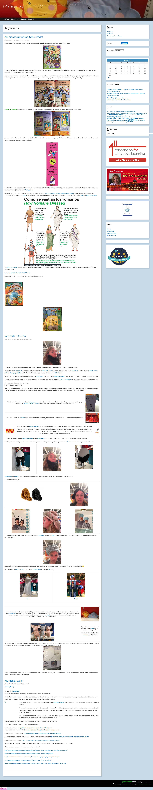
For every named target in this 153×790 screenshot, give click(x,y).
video (118, 122)
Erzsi (37, 403)
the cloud (47, 615)
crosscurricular (111, 113)
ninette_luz (16, 691)
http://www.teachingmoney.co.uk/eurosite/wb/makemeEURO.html (43, 733)
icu (108, 115)
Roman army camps (91, 195)
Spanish (127, 211)
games (133, 113)
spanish (130, 120)
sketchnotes (115, 120)
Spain (124, 120)
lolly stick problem (12, 267)
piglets (92, 628)
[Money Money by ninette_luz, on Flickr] (9, 687)
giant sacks (40, 438)
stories (137, 120)
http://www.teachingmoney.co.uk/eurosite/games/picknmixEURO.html (69, 736)
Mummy (85, 635)
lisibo (17, 40)
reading (142, 118)
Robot (76, 599)
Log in (109, 229)
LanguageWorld (127, 115)
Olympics (120, 116)
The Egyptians (29, 190)
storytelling (142, 120)
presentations (128, 116)
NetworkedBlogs (126, 204)
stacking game (32, 402)
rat (49, 569)
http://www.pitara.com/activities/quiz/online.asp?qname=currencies (41, 730)
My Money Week (14, 680)
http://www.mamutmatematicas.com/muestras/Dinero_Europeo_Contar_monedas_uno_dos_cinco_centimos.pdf (36, 750)
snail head (41, 535)
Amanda (31, 403)
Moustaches (8, 476)
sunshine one (12, 613)
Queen (29, 599)
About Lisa (6, 19)
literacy (112, 116)
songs (121, 120)
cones (23, 417)
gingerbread (39, 376)
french (130, 113)
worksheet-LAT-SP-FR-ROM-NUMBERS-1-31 (17, 273)
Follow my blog (127, 213)
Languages (127, 209)
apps (115, 111)
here (75, 442)
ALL (108, 111)
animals (111, 111)
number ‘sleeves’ (34, 426)
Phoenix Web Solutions (144, 784)
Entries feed (110, 231)
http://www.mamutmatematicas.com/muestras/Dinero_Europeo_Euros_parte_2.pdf (28, 760)
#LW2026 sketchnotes (113, 91)
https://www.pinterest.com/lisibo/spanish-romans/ (59, 193)
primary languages (132, 118)
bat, (22, 569)
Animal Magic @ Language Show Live (117, 98)
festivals (123, 113)
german (138, 113)
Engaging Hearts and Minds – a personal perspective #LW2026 (125, 89)
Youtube (130, 122)
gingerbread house (59, 376)
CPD (134, 111)
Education (127, 210)
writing (125, 122)
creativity (138, 111)
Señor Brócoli (58, 373)
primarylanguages (115, 118)
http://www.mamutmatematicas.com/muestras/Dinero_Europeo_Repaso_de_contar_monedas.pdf (32, 757)
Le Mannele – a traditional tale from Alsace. (119, 100)
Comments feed (111, 233)
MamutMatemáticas (58, 702)
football (126, 113)
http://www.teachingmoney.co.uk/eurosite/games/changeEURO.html (40, 740)
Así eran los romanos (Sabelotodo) (24, 37)
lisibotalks (139, 115)
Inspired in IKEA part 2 (47, 371)
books (118, 111)
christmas (123, 111)
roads (81, 195)
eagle (16, 569)
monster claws (37, 569)
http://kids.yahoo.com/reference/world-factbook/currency (35, 728)
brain (53, 535)
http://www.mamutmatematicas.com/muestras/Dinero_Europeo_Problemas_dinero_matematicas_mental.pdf (35, 763)
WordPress (125, 784)
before (69, 442)
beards (16, 476)
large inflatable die (27, 438)
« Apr (108, 78)
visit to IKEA (75, 371)
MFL (116, 116)
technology (110, 122)
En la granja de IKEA (15, 373)
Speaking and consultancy (27, 19)
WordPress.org (111, 235)
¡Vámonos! (14, 6)
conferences (129, 111)
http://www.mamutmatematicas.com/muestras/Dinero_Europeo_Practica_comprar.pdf (29, 753)
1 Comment (28, 339)
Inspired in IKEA (18, 371)
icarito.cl (25, 195)
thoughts (115, 122)
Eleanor (26, 403)
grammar (142, 113)
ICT (146, 113)
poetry (124, 116)
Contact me (14, 19)
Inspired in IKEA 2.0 (15, 336)
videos (122, 122)
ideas (111, 115)
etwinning (118, 113)
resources (109, 120)
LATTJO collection (66, 379)
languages (118, 115)
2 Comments (25, 40)
